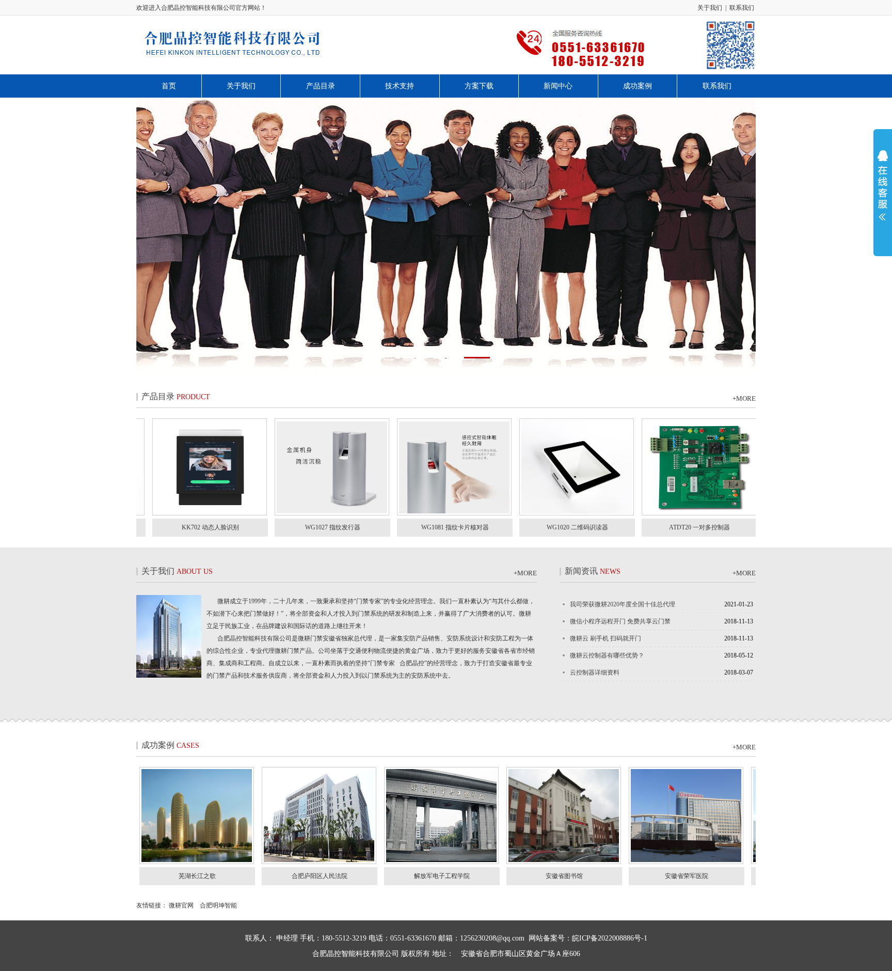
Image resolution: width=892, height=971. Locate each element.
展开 (882, 192)
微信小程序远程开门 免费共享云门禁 (620, 621)
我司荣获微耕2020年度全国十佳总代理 (622, 604)
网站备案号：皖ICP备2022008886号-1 (588, 938)
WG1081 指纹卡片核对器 (402, 527)
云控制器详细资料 (594, 672)
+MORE (744, 398)
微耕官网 (180, 905)
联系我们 (741, 7)
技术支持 (399, 86)
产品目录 (320, 86)
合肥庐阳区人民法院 (372, 876)
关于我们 (709, 7)
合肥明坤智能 (218, 905)
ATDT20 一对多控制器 (646, 527)
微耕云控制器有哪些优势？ (607, 655)
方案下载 (479, 86)
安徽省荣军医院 (739, 876)
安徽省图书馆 (616, 876)
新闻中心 (558, 86)
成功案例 (637, 86)
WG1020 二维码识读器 (524, 527)
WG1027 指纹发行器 (279, 527)
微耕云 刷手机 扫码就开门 (605, 638)
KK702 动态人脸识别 (157, 527)
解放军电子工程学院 (494, 876)
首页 (169, 86)
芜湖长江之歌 (249, 876)
